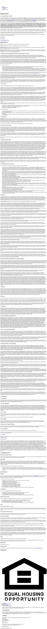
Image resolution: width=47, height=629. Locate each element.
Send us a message (5, 622)
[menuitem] (24, 6)
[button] (24, 601)
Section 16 (36, 73)
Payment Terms (2, 38)
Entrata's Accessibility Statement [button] (7, 605)
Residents (3, 8)
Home (3, 6)
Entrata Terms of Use (5, 626)
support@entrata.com (3, 437)
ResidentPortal (33, 19)
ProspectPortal (12, 19)
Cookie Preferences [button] (5, 604)
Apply (3, 9)
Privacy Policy (4, 603)
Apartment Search (4, 7)
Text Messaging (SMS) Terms (4, 40)
